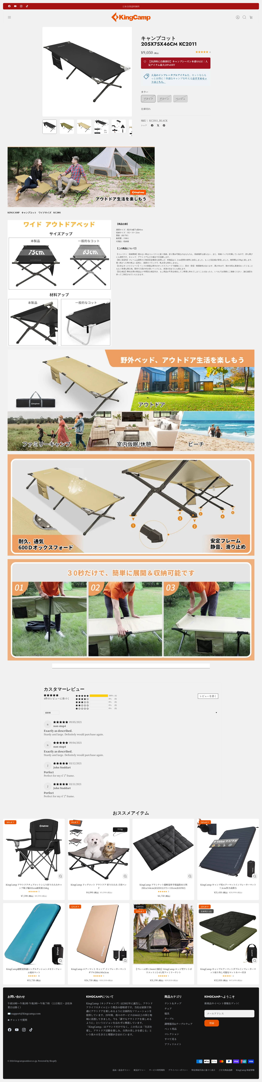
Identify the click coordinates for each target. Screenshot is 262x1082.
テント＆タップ (173, 1003)
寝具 (167, 1013)
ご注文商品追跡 (225, 1069)
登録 (211, 1023)
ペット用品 (171, 1029)
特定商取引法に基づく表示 (203, 1069)
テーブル (169, 1018)
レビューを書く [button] (208, 696)
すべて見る (171, 1039)
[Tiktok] (27, 6)
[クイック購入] (60, 876)
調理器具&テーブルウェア (179, 1024)
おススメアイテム (131, 813)
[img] (61, 722)
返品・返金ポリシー (121, 1069)
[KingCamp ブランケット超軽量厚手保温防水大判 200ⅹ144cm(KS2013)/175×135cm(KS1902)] (163, 850)
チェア (168, 1008)
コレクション (172, 1034)
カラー (144, 92)
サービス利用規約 (157, 1069)
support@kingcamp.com (26, 1013)
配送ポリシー (140, 1069)
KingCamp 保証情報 (245, 1069)
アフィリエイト (173, 1044)
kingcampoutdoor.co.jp (25, 1060)
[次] (164, 6)
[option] (87, 72)
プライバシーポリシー (178, 1069)
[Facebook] (9, 6)
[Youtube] (15, 6)
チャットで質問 (18, 1020)
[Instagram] (21, 6)
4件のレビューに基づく (56, 698)
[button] (82, 695)
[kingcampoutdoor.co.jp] (131, 17)
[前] (98, 6)
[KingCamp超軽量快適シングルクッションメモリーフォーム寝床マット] (34, 934)
